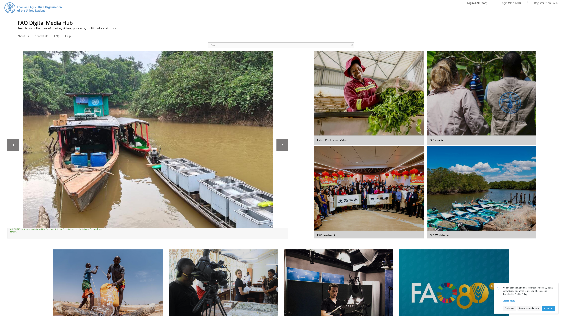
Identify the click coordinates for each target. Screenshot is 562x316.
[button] (351, 45)
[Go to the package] (369, 98)
